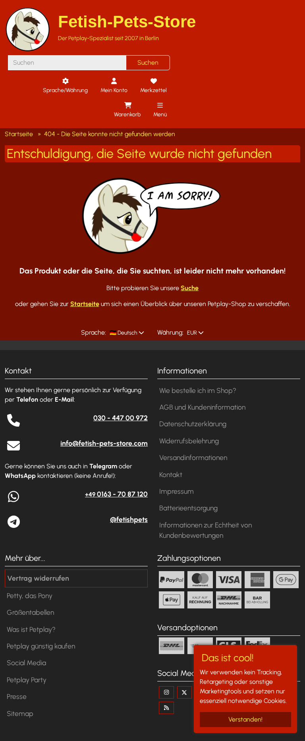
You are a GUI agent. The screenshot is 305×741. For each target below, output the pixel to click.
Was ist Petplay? (31, 629)
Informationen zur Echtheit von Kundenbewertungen (205, 530)
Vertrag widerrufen (38, 578)
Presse (17, 696)
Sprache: (93, 332)
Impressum (176, 491)
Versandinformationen (193, 457)
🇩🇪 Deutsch (122, 332)
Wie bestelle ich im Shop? (197, 390)
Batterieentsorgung (188, 508)
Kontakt (170, 474)
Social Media (26, 662)
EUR (191, 332)
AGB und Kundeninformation (202, 407)
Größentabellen (30, 612)
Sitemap (20, 713)
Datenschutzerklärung (192, 424)
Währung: (170, 332)
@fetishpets (129, 519)
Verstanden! (245, 719)
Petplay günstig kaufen (41, 646)
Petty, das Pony (29, 595)
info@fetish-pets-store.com (104, 443)
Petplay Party (26, 680)
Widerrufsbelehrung (189, 441)
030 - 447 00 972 (120, 418)
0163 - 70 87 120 (116, 494)
